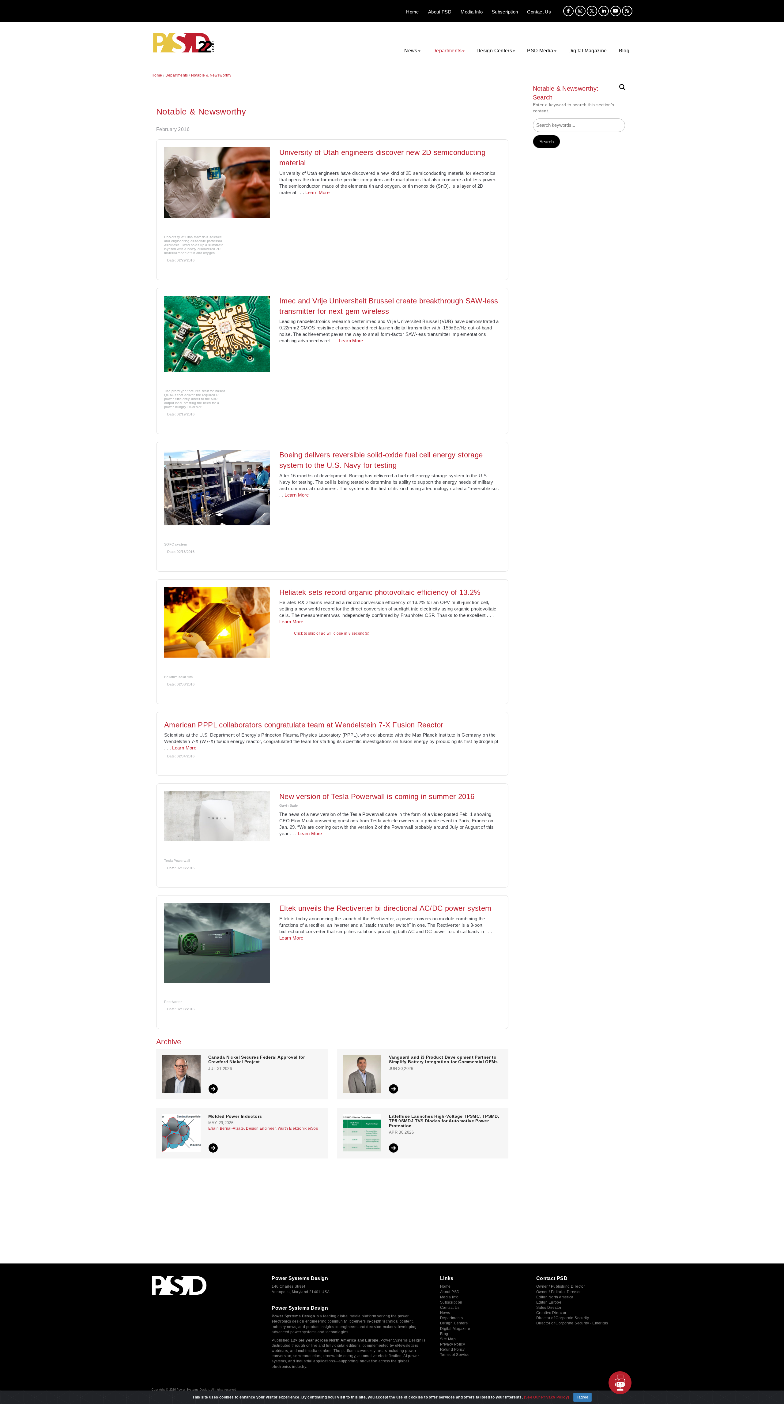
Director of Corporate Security (562, 1318)
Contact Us (450, 1307)
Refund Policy (452, 1349)
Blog (624, 50)
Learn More (317, 192)
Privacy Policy (452, 1344)
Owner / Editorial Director (558, 1292)
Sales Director (548, 1307)
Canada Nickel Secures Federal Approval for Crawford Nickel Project (256, 1059)
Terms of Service (454, 1355)
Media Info (449, 1297)
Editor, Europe (548, 1302)
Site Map (448, 1339)
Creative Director (551, 1313)
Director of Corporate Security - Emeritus (572, 1323)
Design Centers (454, 1323)
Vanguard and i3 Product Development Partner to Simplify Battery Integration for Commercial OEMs (443, 1059)
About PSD (449, 1292)
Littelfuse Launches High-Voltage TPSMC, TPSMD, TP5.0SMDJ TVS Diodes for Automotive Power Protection (444, 1121)
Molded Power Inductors (235, 1116)
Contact (539, 11)
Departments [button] (447, 50)
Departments (176, 75)
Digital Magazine (587, 50)
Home (412, 11)
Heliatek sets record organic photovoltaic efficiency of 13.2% (380, 592)
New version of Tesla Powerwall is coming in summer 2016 (377, 796)
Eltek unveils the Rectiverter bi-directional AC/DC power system (385, 908)
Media (472, 11)
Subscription (505, 11)
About (439, 11)
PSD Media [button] (540, 50)
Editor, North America (555, 1297)
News (445, 1313)
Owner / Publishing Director (560, 1286)
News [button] (410, 50)
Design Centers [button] (494, 50)
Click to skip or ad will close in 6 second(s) (331, 634)
